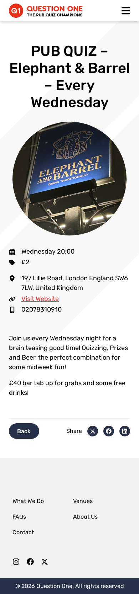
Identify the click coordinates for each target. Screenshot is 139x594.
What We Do (28, 501)
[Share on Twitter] (92, 431)
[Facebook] (30, 563)
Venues (83, 501)
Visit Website (40, 299)
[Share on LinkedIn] (124, 431)
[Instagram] (16, 563)
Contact (23, 532)
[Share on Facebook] (108, 431)
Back (24, 431)
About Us (85, 516)
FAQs (19, 516)
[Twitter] (44, 563)
